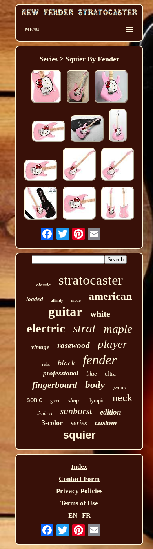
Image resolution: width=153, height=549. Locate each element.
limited (44, 414)
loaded (34, 299)
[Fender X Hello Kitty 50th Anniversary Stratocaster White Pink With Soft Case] (87, 129)
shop (73, 401)
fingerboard (54, 385)
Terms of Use (79, 503)
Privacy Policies (79, 491)
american (110, 296)
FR (86, 515)
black (66, 362)
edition (110, 412)
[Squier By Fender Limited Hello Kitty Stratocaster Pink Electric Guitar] (46, 87)
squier (79, 435)
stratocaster (90, 280)
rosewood (73, 345)
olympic (96, 401)
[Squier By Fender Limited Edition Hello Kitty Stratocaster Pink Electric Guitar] (79, 165)
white (100, 314)
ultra (110, 373)
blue (91, 373)
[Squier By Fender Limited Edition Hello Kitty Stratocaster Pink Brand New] (111, 87)
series (79, 423)
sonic (34, 400)
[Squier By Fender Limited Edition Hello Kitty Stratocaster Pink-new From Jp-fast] (79, 204)
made (76, 300)
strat (84, 328)
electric (46, 328)
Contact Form (79, 479)
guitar (65, 312)
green (55, 401)
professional (60, 373)
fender (100, 360)
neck (122, 398)
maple (118, 328)
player (112, 344)
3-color (52, 423)
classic (43, 285)
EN (72, 515)
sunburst (76, 411)
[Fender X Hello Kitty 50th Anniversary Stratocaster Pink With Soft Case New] (78, 87)
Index (79, 466)
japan (119, 388)
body (95, 384)
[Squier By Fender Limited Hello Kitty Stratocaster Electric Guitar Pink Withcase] (117, 165)
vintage (40, 347)
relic (46, 364)
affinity (57, 300)
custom (106, 423)
